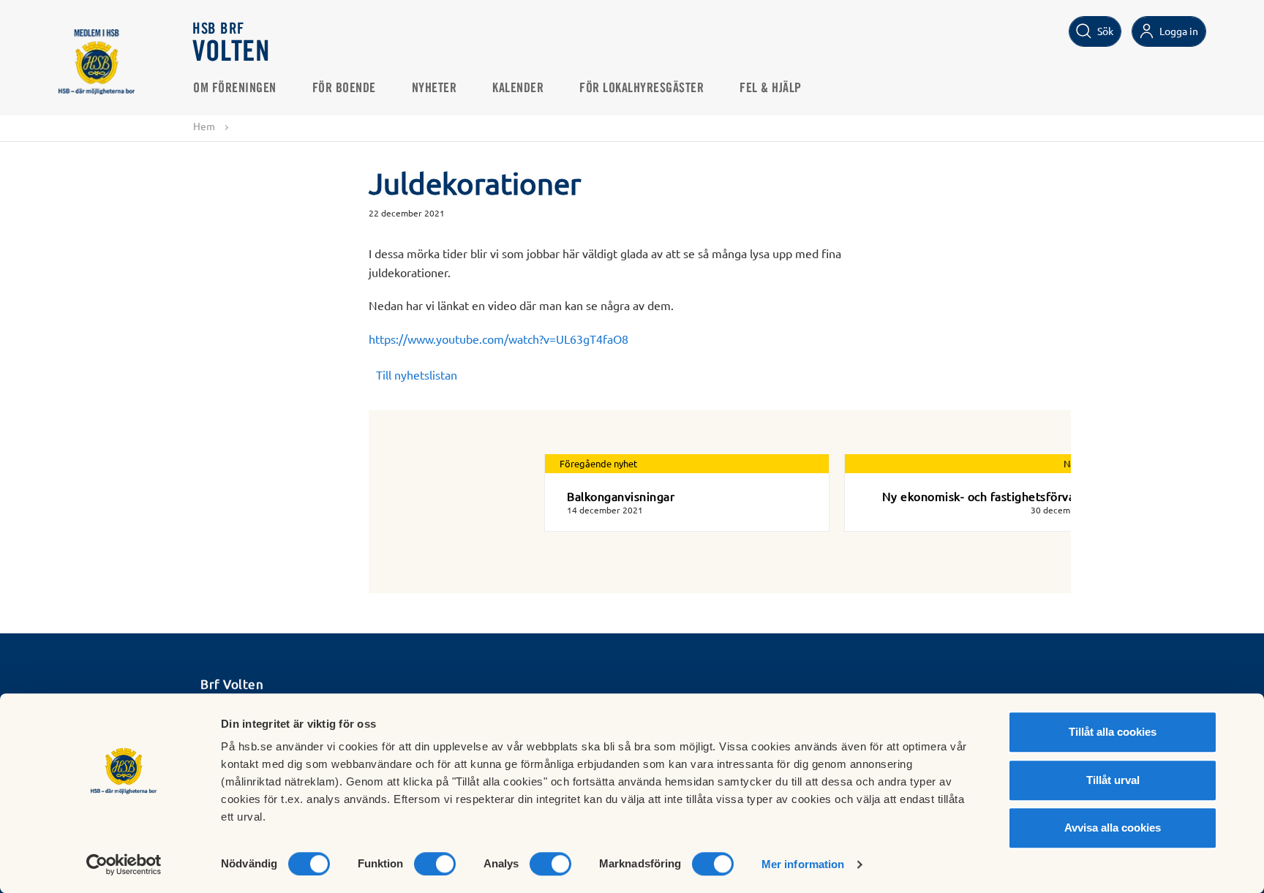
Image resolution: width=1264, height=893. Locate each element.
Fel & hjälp (771, 88)
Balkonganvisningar (620, 496)
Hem (204, 125)
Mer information (803, 864)
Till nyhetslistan (416, 374)
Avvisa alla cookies (1112, 827)
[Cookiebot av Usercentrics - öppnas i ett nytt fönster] (124, 864)
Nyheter (434, 88)
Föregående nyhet (598, 463)
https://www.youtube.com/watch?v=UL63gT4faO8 (498, 338)
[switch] (435, 863)
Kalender (517, 88)
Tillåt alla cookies (1112, 732)
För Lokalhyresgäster (641, 88)
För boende (344, 88)
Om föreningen (234, 88)
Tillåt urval (1113, 780)
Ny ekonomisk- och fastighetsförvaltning (994, 496)
